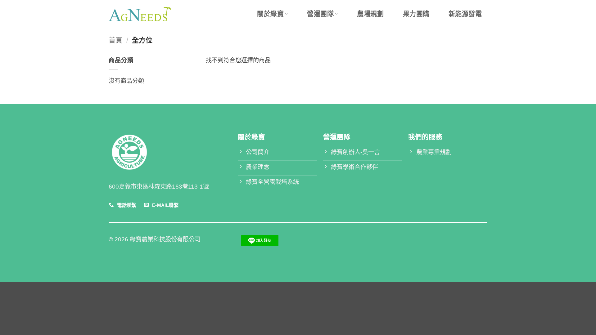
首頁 (115, 40)
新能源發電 (465, 13)
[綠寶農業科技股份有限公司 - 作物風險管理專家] (140, 14)
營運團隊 (320, 13)
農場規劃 (370, 13)
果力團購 (416, 13)
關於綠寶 (270, 13)
